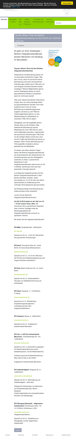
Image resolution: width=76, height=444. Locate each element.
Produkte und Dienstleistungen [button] (38, 20)
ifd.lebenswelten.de (21, 252)
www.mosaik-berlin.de (22, 297)
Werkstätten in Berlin (13, 20)
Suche (7, 435)
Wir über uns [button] (20, 21)
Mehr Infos (16, 6)
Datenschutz (66, 435)
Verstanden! (67, 3)
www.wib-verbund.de (21, 343)
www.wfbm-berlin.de (21, 412)
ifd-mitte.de (18, 231)
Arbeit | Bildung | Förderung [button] (27, 21)
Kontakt (35, 435)
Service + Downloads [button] (50, 20)
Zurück (17, 430)
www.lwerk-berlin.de (21, 320)
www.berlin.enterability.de (23, 376)
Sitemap (21, 435)
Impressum (49, 435)
